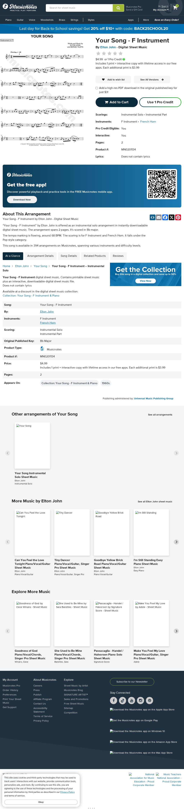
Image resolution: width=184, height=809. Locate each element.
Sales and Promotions (76, 699)
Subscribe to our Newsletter (132, 682)
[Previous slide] (7, 453)
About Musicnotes (44, 680)
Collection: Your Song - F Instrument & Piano (31, 295)
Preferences (10, 694)
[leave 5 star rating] (120, 53)
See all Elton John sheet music (155, 501)
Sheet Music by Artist (76, 685)
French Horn (148, 121)
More (147, 21)
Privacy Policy (41, 721)
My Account (160, 9)
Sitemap (68, 708)
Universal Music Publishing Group (153, 398)
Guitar (20, 20)
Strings (74, 20)
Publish (37, 694)
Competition (70, 712)
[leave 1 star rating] (98, 53)
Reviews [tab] (118, 256)
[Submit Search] (118, 8)
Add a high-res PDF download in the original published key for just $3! (138, 90)
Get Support (9, 707)
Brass (62, 20)
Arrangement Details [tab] (40, 256)
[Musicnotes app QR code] (162, 186)
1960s (106, 383)
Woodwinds (47, 20)
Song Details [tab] (69, 256)
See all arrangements (160, 414)
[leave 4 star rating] (115, 53)
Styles (91, 20)
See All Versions (149, 79)
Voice (32, 20)
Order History (10, 690)
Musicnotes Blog (73, 690)
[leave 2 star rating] (104, 53)
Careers (37, 685)
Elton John (108, 47)
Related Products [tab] (95, 256)
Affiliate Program (42, 699)
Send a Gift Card (134, 9)
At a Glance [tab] (12, 256)
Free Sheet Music (74, 703)
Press (36, 690)
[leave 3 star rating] (109, 53)
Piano (8, 20)
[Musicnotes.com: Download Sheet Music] (20, 7)
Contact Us (39, 703)
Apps (131, 20)
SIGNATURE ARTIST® (76, 694)
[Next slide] (176, 453)
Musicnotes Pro (133, 7)
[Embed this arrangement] (152, 217)
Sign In (165, 6)
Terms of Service (43, 716)
